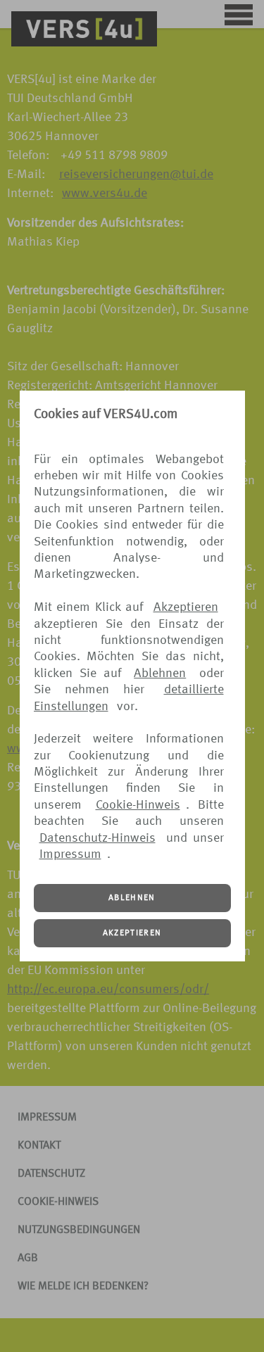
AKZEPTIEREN (132, 933)
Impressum (70, 854)
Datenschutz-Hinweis (97, 838)
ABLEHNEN (132, 898)
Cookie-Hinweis (138, 805)
